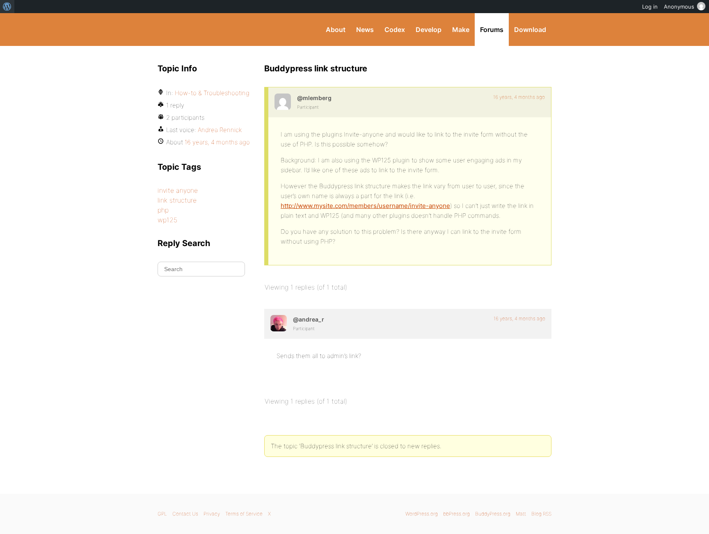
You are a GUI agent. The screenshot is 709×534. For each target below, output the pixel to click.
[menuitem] (7, 6)
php (163, 210)
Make (460, 29)
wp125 (167, 220)
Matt (521, 514)
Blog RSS (541, 514)
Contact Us (185, 514)
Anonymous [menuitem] (679, 6)
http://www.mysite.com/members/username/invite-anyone (365, 206)
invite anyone (178, 190)
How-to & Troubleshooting (212, 93)
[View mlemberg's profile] (282, 102)
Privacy (212, 514)
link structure (177, 200)
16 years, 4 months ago (519, 97)
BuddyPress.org (213, 29)
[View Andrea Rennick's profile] (278, 323)
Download (530, 29)
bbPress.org (456, 514)
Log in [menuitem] (650, 6)
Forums (491, 29)
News (365, 29)
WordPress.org (421, 514)
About (335, 29)
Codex (394, 29)
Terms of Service (244, 514)
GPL (162, 514)
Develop (428, 29)
